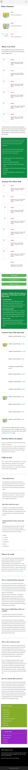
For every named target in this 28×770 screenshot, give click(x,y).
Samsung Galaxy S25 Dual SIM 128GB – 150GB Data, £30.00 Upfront (17, 211)
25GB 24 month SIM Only (16, 14)
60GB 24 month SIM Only (15, 404)
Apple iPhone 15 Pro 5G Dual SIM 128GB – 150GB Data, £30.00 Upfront (18, 222)
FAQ (15, 429)
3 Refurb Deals (6, 714)
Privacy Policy (9, 758)
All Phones (5, 723)
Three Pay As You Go (7, 721)
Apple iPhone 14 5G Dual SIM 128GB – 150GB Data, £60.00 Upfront (17, 96)
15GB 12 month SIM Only (16, 36)
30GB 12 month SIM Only (15, 396)
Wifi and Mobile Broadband (9, 718)
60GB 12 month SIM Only (15, 359)
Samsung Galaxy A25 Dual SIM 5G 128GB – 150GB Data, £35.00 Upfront (18, 255)
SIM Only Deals (6, 709)
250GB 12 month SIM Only (15, 336)
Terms (13, 758)
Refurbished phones (6, 583)
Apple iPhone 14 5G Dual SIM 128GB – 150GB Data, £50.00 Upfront (17, 63)
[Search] (26, 1)
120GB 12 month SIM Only (15, 351)
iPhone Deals (6, 716)
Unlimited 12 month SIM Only (16, 366)
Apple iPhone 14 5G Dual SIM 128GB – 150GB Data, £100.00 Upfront (17, 74)
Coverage (5, 739)
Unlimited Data (6, 712)
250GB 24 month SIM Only (15, 381)
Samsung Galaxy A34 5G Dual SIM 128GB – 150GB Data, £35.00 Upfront (18, 233)
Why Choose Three (8, 433)
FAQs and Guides (6, 737)
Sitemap (17, 758)
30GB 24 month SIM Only (16, 25)
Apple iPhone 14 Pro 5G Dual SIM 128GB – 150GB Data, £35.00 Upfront (18, 107)
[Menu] (1, 1)
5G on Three (5, 725)
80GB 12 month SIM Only (15, 374)
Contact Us (5, 742)
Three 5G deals (17, 571)
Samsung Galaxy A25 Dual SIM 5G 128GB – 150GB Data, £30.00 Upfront (18, 189)
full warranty (18, 303)
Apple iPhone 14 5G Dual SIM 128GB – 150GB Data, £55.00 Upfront (17, 85)
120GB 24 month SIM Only (15, 389)
